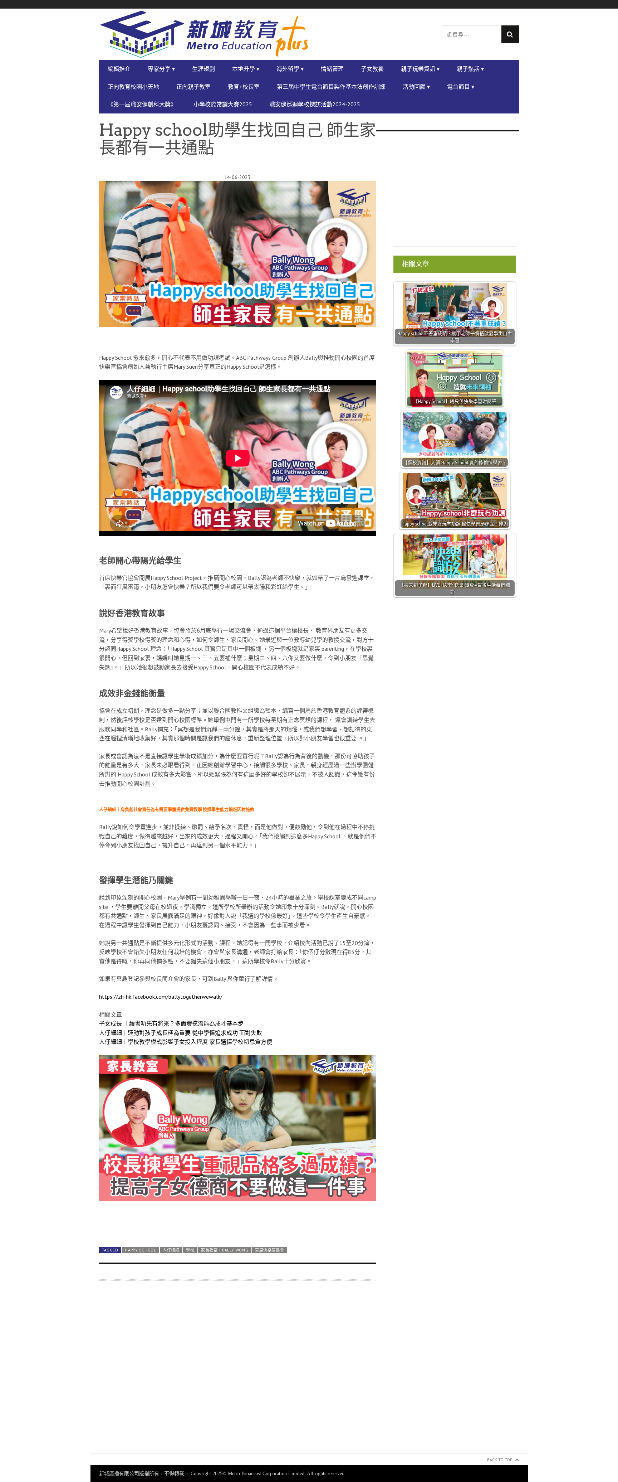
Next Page (237, 1223)
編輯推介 (119, 68)
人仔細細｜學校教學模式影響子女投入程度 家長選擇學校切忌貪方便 (185, 1041)
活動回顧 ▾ (416, 86)
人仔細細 (171, 1250)
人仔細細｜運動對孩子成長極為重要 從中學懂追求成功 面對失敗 (180, 1032)
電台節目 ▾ (460, 86)
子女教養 (372, 68)
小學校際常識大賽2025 (222, 104)
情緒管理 (332, 68)
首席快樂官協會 (269, 1250)
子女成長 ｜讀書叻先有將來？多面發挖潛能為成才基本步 (171, 1023)
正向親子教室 (193, 86)
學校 (190, 1250)
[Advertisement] (237, 1371)
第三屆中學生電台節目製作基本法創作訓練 (331, 86)
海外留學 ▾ (290, 68)
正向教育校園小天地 (133, 86)
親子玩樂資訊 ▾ (420, 68)
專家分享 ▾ (161, 68)
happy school (140, 1250)
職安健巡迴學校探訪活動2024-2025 (314, 104)
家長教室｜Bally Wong (224, 1250)
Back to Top (499, 1459)
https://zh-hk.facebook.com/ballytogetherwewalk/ (160, 996)
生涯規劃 (203, 68)
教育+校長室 (244, 86)
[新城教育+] (204, 34)
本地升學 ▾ (245, 68)
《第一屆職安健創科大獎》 (142, 104)
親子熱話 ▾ (470, 68)
